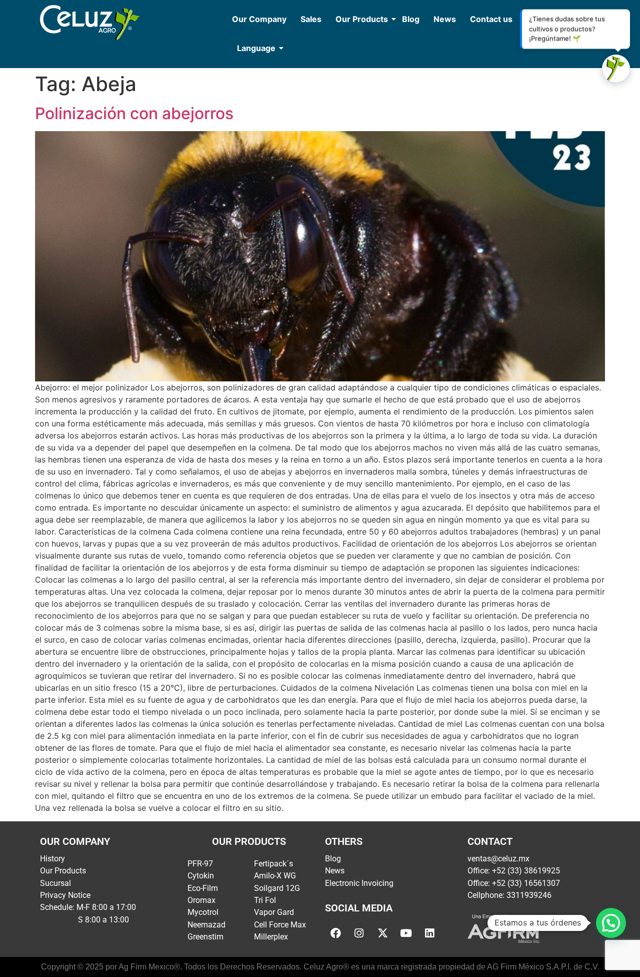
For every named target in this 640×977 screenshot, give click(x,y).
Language (256, 48)
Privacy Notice (65, 895)
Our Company (259, 19)
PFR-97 (200, 863)
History (52, 858)
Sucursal (55, 883)
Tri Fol (265, 900)
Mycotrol (203, 912)
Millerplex (271, 936)
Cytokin (201, 875)
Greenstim (206, 936)
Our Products (362, 19)
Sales (311, 19)
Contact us (491, 19)
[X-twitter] (382, 933)
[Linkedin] (429, 933)
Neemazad (207, 924)
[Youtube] (406, 933)
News (445, 19)
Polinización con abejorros (134, 113)
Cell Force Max (280, 924)
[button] (611, 923)
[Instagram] (359, 933)
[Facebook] (335, 933)
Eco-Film (203, 888)
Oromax (202, 900)
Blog (411, 19)
